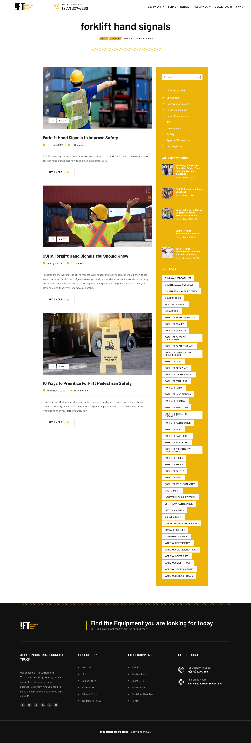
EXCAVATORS (172, 310)
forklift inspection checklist (176, 415)
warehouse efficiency (177, 543)
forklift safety (174, 471)
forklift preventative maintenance (178, 450)
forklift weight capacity (180, 484)
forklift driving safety (178, 374)
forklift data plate (176, 368)
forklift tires (173, 477)
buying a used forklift (178, 278)
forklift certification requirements (178, 353)
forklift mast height (177, 435)
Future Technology (177, 109)
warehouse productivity (179, 569)
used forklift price (176, 536)
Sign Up (240, 6)
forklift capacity (175, 330)
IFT (52, 120)
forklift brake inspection (180, 317)
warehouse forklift (177, 556)
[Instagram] (29, 705)
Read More (55, 172)
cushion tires (173, 297)
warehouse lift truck (178, 562)
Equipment (154, 6)
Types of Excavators (178, 140)
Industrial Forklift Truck (180, 497)
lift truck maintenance (179, 503)
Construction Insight (178, 103)
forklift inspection (176, 407)
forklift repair (174, 464)
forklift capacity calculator (175, 338)
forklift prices (174, 457)
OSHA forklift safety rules (181, 523)
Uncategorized (175, 146)
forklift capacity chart (179, 346)
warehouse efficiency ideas (181, 549)
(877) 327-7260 (75, 8)
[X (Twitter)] (49, 705)
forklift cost (173, 361)
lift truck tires (174, 510)
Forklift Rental (178, 6)
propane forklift (175, 529)
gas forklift (172, 490)
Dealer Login (223, 6)
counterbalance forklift (180, 284)
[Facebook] (22, 705)
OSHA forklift (173, 516)
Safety (63, 120)
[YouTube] (56, 705)
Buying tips (173, 97)
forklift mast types (177, 442)
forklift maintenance (178, 422)
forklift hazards (175, 400)
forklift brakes (174, 324)
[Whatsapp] (42, 705)
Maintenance (174, 128)
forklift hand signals (178, 394)
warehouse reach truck (179, 575)
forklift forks (174, 387)
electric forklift (175, 304)
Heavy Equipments (177, 116)
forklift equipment (176, 381)
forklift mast (173, 429)
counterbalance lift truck (181, 291)
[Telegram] (36, 705)
